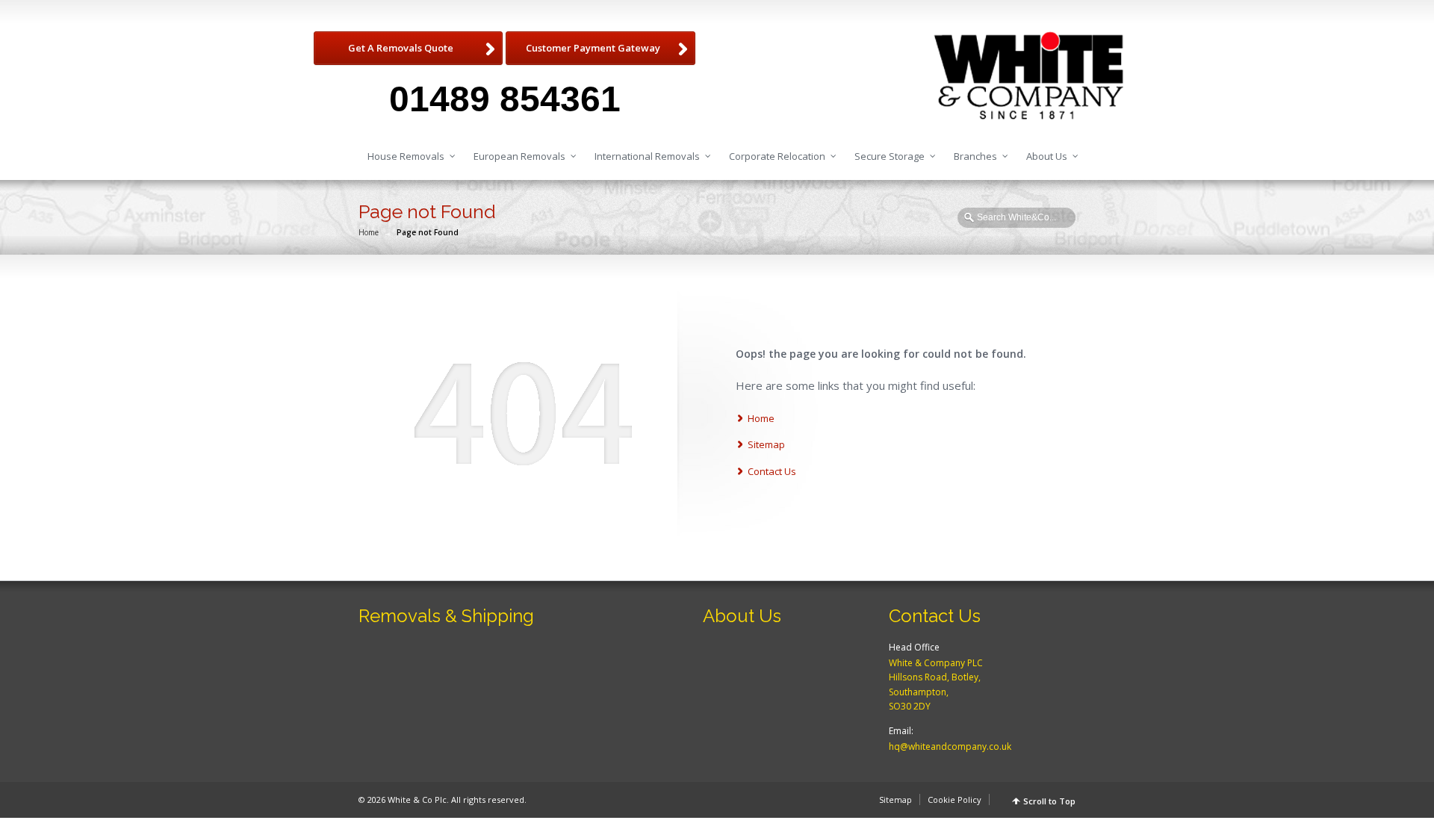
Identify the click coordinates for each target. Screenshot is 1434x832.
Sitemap (766, 444)
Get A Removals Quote (400, 48)
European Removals (519, 156)
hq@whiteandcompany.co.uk (950, 746)
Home (368, 232)
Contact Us (772, 471)
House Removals (405, 156)
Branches (975, 156)
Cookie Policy (954, 799)
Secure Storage (889, 156)
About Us (1046, 156)
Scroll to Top (1049, 801)
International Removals (647, 156)
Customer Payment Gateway (593, 48)
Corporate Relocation (777, 156)
